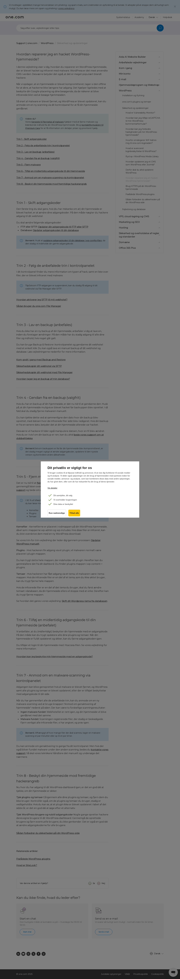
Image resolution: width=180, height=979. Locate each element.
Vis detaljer (52, 488)
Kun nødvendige (57, 513)
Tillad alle (74, 513)
